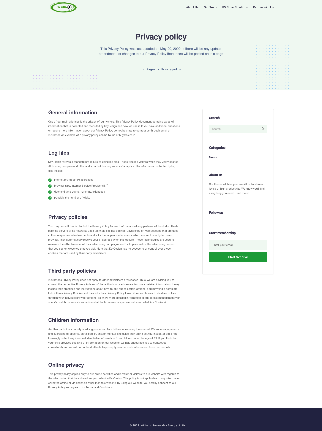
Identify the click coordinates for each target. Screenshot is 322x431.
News (213, 157)
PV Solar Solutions (235, 7)
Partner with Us (263, 7)
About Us (192, 7)
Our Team (210, 7)
